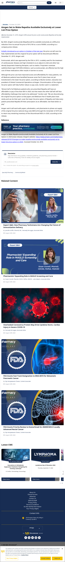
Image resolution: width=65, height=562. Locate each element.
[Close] (62, 549)
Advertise (33, 496)
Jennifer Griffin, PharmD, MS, (13, 230)
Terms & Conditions (32, 505)
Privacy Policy (32, 502)
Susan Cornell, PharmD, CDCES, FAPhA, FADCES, (18, 279)
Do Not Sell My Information (32, 507)
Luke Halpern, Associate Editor (41, 279)
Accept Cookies (45, 558)
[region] (32, 554)
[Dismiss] (62, 125)
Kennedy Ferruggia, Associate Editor (32, 230)
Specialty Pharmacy (7, 172)
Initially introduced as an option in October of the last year (21, 51)
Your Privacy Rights (32, 509)
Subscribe (55, 162)
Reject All (57, 558)
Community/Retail (20, 172)
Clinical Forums (32, 494)
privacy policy (35, 165)
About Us (32, 492)
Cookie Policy (24, 555)
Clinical (31, 7)
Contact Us (32, 498)
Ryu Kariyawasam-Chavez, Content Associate (18, 381)
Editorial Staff (32, 500)
